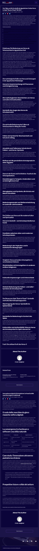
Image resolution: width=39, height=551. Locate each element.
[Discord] (31, 541)
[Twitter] (5, 13)
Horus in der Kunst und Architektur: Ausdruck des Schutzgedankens (17, 36)
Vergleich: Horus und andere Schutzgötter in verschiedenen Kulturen (17, 39)
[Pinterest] (7, 13)
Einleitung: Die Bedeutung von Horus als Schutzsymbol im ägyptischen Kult (19, 29)
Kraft (16, 335)
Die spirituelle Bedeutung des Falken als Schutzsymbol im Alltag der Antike (19, 34)
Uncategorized (11, 377)
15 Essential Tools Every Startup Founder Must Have (9, 375)
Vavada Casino (23, 374)
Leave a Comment (6, 11)
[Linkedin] (9, 13)
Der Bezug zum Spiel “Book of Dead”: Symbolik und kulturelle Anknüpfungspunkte (20, 41)
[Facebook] (3, 13)
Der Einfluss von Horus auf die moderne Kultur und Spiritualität (16, 37)
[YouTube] (35, 541)
